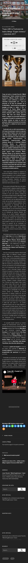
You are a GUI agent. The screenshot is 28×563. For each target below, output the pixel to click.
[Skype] (21, 426)
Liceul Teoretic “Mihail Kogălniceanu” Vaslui (11, 12)
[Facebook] (3, 426)
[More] (3, 429)
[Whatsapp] (12, 426)
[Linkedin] (9, 426)
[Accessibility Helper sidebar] (26, 2)
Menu (14, 21)
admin (12, 26)
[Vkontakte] (15, 426)
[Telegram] (18, 426)
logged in (11, 444)
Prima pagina (8, 435)
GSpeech (23, 49)
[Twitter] (6, 426)
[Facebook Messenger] (24, 426)
